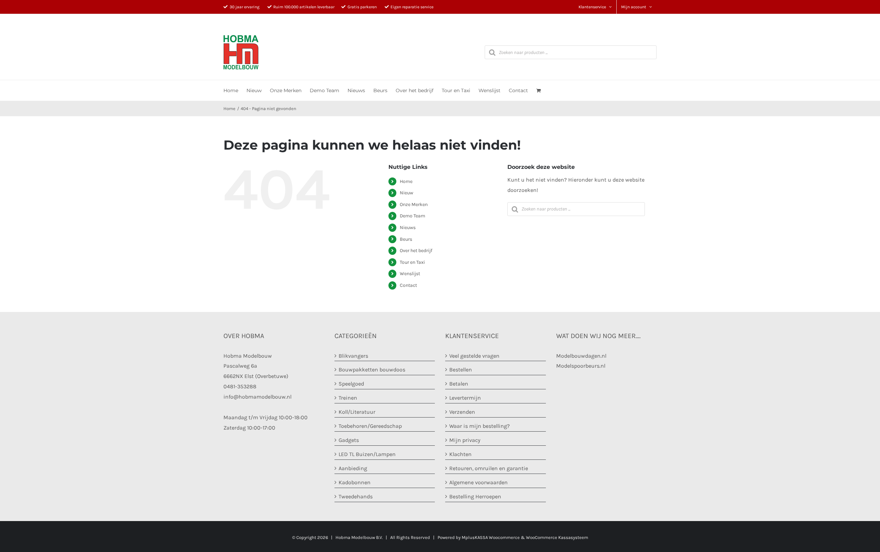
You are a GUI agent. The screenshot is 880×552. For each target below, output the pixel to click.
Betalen (458, 383)
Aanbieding (353, 468)
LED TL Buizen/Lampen (367, 454)
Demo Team (412, 216)
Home (406, 181)
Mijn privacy (464, 440)
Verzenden (462, 412)
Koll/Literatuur (357, 412)
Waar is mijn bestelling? (479, 426)
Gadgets (349, 440)
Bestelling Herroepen (475, 496)
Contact (408, 285)
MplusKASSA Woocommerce (491, 537)
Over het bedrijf (416, 250)
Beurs (406, 239)
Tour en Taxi (412, 262)
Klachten (460, 454)
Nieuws (408, 227)
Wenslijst (410, 274)
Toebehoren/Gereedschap (370, 426)
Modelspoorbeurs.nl (580, 365)
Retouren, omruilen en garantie (488, 468)
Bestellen (460, 369)
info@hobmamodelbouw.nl (257, 396)
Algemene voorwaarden (478, 482)
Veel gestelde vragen (474, 356)
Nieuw (406, 193)
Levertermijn (465, 397)
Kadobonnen (355, 482)
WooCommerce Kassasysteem (557, 537)
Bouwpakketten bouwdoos (372, 369)
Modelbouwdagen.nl (581, 356)
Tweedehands (356, 496)
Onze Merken (414, 204)
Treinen (348, 397)
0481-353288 (239, 386)
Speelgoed (351, 383)
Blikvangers (353, 356)
